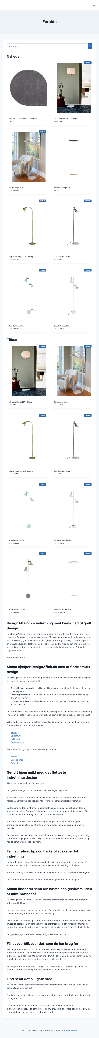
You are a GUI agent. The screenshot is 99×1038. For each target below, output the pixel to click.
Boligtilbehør (17, 760)
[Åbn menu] (94, 5)
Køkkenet (15, 739)
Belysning (15, 763)
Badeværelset (17, 742)
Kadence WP (70, 1030)
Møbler (14, 756)
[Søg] (90, 46)
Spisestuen (16, 736)
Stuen (14, 732)
